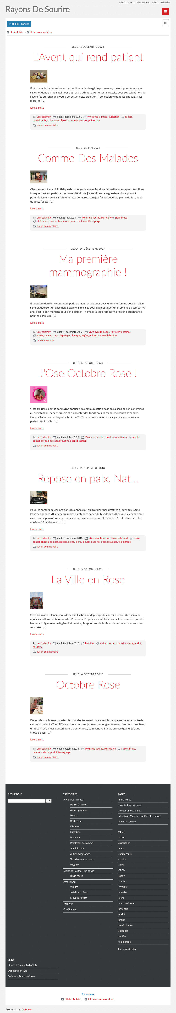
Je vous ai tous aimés (129, 811)
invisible (122, 887)
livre (60, 221)
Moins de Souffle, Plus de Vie (97, 218)
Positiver (89, 643)
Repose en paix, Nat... (88, 478)
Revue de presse (127, 822)
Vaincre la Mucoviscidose (21, 976)
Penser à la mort (119, 538)
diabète (63, 542)
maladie (129, 643)
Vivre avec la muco (97, 117)
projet (121, 920)
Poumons (75, 838)
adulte (40, 335)
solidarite (37, 647)
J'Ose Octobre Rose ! (88, 373)
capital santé (39, 120)
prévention (94, 120)
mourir (66, 221)
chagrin (45, 542)
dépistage (65, 335)
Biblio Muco (121, 218)
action (103, 643)
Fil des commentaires (41, 32)
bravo (137, 538)
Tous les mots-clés (127, 949)
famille (121, 881)
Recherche (15, 794)
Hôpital (74, 816)
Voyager (74, 865)
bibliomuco (42, 221)
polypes (83, 120)
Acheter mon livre (17, 971)
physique (75, 335)
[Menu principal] (165, 11)
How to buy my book (129, 805)
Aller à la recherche (160, 2)
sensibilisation (109, 335)
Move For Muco (78, 898)
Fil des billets (16, 32)
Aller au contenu (126, 2)
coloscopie (53, 120)
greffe (71, 542)
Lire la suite (37, 107)
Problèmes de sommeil (82, 843)
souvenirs (112, 542)
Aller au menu (143, 2)
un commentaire (45, 340)
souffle (122, 936)
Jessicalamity (44, 117)
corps (55, 335)
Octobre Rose (88, 685)
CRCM (121, 870)
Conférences (70, 909)
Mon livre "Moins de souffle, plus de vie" (139, 816)
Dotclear (26, 1009)
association (124, 843)
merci (78, 542)
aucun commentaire (47, 125)
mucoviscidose (79, 221)
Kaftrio (74, 120)
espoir (121, 876)
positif (137, 643)
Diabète (74, 827)
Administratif (77, 848)
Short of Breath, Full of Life (22, 965)
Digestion (114, 117)
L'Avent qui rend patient (88, 57)
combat (54, 542)
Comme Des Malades (88, 158)
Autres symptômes (120, 332)
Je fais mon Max (79, 892)
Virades (74, 887)
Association (69, 882)
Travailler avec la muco (82, 859)
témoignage (94, 221)
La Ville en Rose (88, 579)
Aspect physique (79, 810)
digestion (64, 120)
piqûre (84, 335)
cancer (128, 117)
